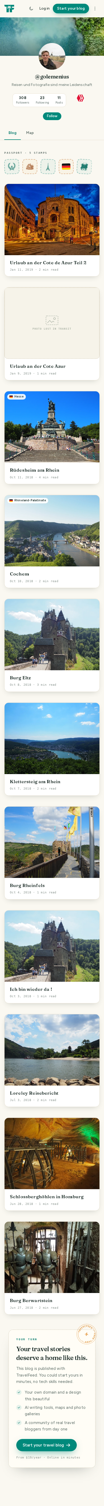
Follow (52, 116)
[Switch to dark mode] (31, 8)
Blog (13, 133)
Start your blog (71, 8)
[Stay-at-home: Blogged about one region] (30, 166)
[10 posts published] (84, 166)
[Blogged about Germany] (66, 166)
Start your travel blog (43, 1445)
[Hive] (80, 97)
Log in (44, 8)
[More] (95, 8)
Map (30, 133)
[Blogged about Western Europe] (48, 166)
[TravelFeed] (9, 8)
